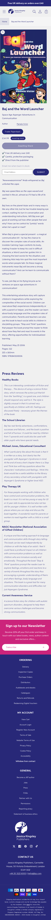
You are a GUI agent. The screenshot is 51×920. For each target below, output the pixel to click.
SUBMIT (41, 172)
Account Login (25, 724)
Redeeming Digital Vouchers (25, 703)
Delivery (25, 667)
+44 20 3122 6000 (18, 873)
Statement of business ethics (25, 814)
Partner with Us (25, 798)
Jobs (25, 782)
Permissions (25, 803)
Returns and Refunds (25, 698)
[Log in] (40, 11)
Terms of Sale (25, 735)
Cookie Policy (25, 751)
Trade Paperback (12, 131)
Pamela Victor (22, 124)
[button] (4, 11)
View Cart (26, 719)
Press (25, 788)
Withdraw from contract (25, 761)
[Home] (16, 11)
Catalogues (25, 693)
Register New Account (25, 730)
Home (4, 21)
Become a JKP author (25, 777)
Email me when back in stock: (16, 166)
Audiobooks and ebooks (25, 687)
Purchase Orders (25, 677)
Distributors (25, 682)
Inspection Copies (25, 672)
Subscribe (11, 647)
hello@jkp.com (34, 873)
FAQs (25, 793)
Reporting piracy (25, 809)
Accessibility (25, 756)
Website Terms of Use (25, 740)
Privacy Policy (25, 745)
